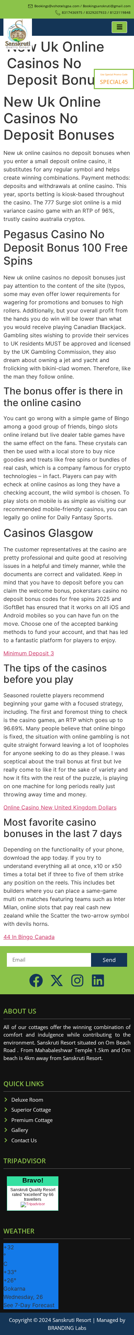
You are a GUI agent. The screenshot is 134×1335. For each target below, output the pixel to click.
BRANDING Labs (67, 1327)
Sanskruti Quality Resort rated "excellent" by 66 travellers (32, 1194)
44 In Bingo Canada (29, 936)
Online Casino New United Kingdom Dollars (59, 807)
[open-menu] (119, 27)
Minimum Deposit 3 (28, 653)
